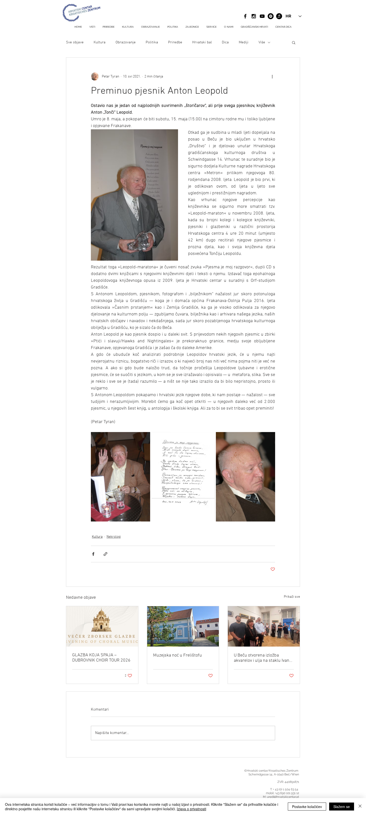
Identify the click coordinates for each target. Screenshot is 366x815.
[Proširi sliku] (120, 476)
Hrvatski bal (202, 42)
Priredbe (175, 42)
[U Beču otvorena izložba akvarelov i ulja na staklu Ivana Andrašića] (264, 626)
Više (261, 42)
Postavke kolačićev (307, 806)
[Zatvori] (360, 806)
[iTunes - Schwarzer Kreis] (279, 16)
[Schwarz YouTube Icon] (262, 16)
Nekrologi (114, 537)
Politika (152, 42)
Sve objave (75, 42)
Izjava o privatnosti (191, 808)
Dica (225, 42)
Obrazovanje (126, 42)
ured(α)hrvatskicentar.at (283, 797)
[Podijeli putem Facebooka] (93, 554)
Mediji (243, 42)
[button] (211, 26)
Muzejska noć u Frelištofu (177, 655)
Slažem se (341, 806)
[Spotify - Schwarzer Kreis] (271, 16)
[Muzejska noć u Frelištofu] (183, 626)
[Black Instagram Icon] (254, 16)
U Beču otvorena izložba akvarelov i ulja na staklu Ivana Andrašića (263, 658)
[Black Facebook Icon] (245, 16)
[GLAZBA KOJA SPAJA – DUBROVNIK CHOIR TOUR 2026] (102, 626)
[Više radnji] (272, 76)
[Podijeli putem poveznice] (105, 554)
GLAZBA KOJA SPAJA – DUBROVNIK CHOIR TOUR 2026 (101, 658)
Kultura (100, 42)
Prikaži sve (292, 597)
